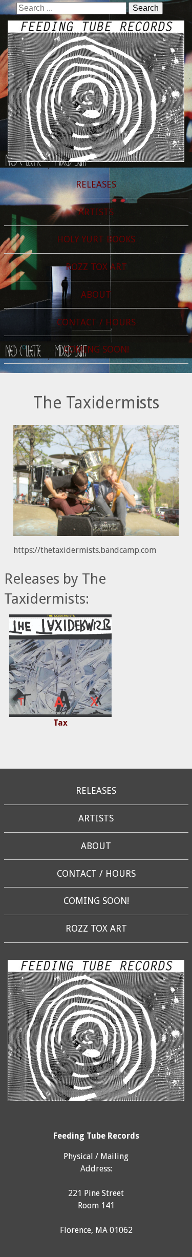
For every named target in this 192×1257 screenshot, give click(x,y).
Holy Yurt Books (96, 239)
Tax (60, 723)
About (96, 295)
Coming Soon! (96, 349)
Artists (96, 212)
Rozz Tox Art (96, 267)
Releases (96, 184)
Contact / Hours (96, 322)
